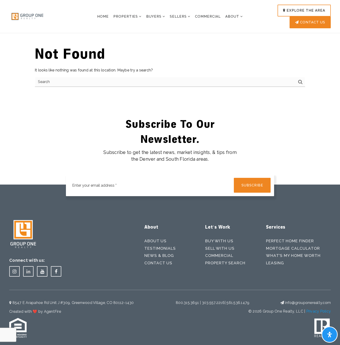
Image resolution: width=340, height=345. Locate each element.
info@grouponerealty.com (308, 302)
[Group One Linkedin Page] (28, 271)
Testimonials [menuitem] (160, 248)
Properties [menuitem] (126, 16)
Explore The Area (305, 10)
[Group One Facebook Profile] (56, 271)
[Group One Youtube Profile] (42, 271)
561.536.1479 (237, 302)
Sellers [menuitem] (179, 16)
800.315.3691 (188, 302)
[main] (170, 49)
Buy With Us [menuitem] (219, 241)
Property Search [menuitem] (225, 263)
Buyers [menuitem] (154, 16)
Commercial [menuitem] (208, 16)
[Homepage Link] (27, 16)
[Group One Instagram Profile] (14, 271)
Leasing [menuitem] (275, 263)
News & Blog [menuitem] (159, 255)
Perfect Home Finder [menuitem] (290, 241)
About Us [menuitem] (155, 241)
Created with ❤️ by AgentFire (35, 311)
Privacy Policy (318, 311)
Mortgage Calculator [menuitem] (293, 248)
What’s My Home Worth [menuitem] (293, 255)
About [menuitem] (232, 16)
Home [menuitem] (103, 16)
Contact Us (312, 22)
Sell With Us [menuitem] (220, 248)
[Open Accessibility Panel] (329, 334)
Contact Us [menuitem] (158, 263)
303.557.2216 (213, 302)
